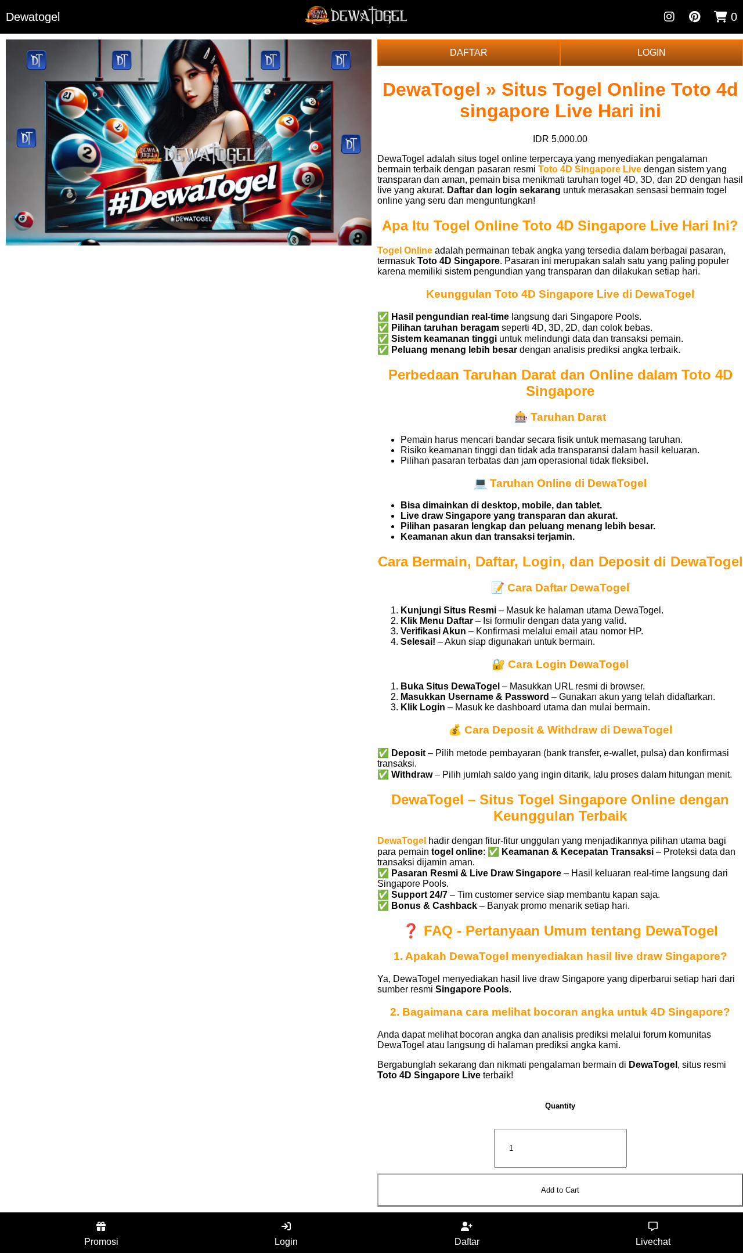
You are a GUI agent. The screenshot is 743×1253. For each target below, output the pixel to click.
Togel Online (404, 250)
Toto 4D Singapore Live (589, 169)
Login (286, 1242)
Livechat (653, 1242)
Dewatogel (33, 16)
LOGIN (651, 52)
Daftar (467, 1242)
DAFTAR (469, 52)
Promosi (101, 1242)
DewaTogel (401, 841)
